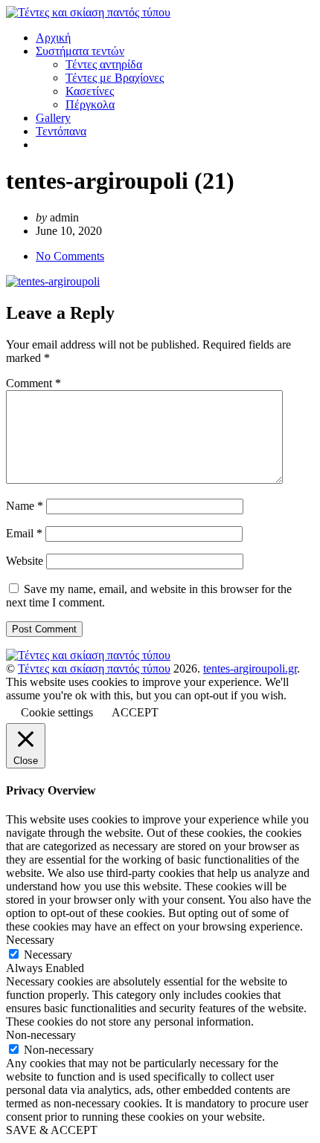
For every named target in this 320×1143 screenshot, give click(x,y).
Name (24, 505)
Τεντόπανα (61, 131)
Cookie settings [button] (57, 712)
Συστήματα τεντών (80, 51)
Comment (33, 383)
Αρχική (53, 37)
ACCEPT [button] (135, 712)
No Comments (70, 256)
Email (24, 533)
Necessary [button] (30, 939)
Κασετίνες (89, 91)
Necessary (48, 954)
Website (24, 560)
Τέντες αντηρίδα (103, 64)
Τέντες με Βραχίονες (114, 77)
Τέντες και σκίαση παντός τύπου (94, 668)
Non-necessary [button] (41, 1035)
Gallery (53, 117)
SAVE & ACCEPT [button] (51, 1130)
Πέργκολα (90, 104)
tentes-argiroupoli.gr (250, 668)
